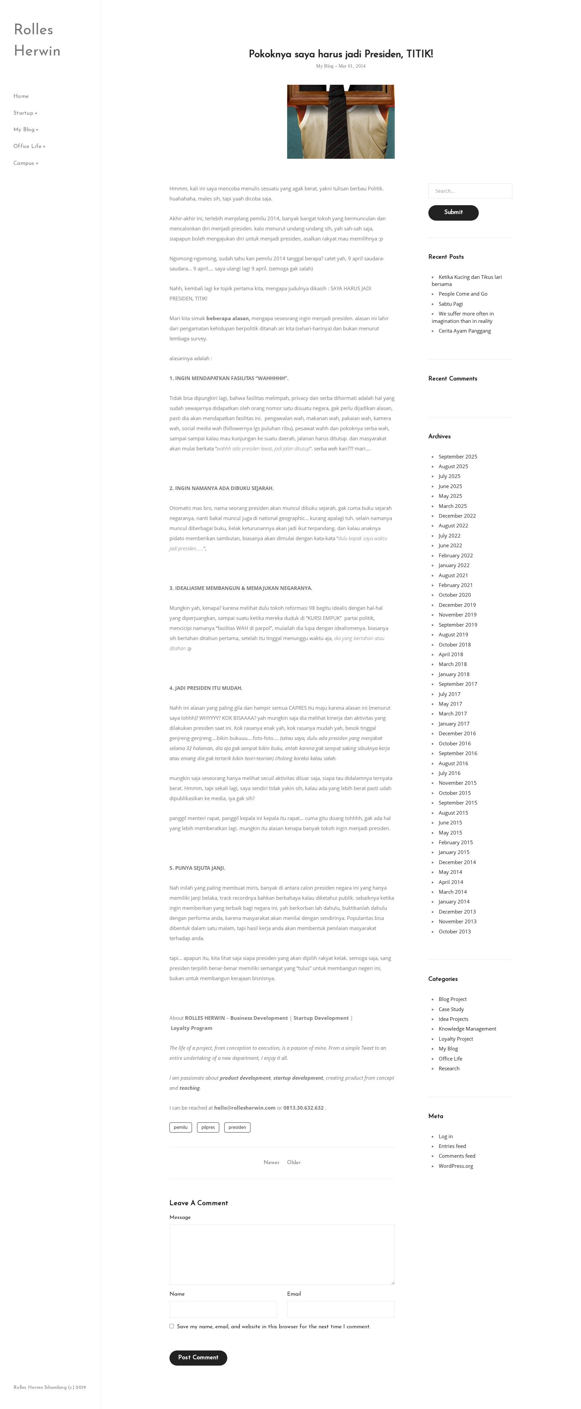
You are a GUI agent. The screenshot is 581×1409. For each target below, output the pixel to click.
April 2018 (451, 654)
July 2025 (450, 476)
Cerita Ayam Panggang (465, 330)
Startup (23, 113)
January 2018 (454, 674)
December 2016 (457, 733)
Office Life (27, 146)
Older (294, 1162)
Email (294, 1294)
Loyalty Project (456, 1038)
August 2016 (453, 763)
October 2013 (455, 931)
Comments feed (457, 1155)
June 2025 (450, 486)
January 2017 (454, 723)
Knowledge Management (467, 1028)
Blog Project (453, 999)
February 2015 (456, 842)
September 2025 (458, 456)
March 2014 (453, 891)
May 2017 (450, 703)
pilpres (208, 1127)
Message (180, 1217)
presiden (237, 1127)
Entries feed (452, 1146)
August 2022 (453, 525)
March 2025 (453, 506)
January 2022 (454, 565)
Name (177, 1294)
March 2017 (453, 713)
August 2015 (453, 812)
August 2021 (453, 575)
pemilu (181, 1127)
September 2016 (458, 753)
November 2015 (458, 782)
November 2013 (458, 921)
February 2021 (456, 585)
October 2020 (455, 594)
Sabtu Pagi (451, 303)
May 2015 (450, 832)
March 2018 (453, 664)
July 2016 (450, 773)
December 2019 (457, 604)
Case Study (451, 1009)
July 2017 (450, 694)
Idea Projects (453, 1018)
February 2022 (456, 555)
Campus (23, 163)
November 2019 (458, 614)
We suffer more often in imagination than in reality (463, 317)
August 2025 (453, 466)
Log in (446, 1136)
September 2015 (458, 802)
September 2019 (458, 624)
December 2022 (457, 515)
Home (21, 96)
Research (449, 1068)
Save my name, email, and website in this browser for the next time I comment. (274, 1327)
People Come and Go (463, 293)
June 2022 (450, 545)
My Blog (23, 130)
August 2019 (453, 634)
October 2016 (455, 743)
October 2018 (455, 644)
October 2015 (455, 792)
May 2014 (450, 871)
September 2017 (458, 683)
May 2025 (450, 495)
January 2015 (454, 852)
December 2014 (457, 862)
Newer (271, 1162)
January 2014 (454, 901)
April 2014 (451, 882)
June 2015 (450, 822)
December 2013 (457, 911)
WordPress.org (456, 1165)
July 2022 (450, 535)
